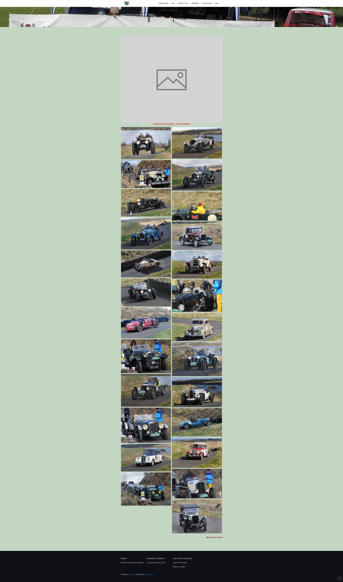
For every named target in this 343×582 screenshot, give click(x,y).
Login (173, 3)
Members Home (163, 3)
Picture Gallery (207, 3)
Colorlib (132, 574)
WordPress (149, 574)
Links (216, 3)
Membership (195, 3)
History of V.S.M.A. (182, 3)
